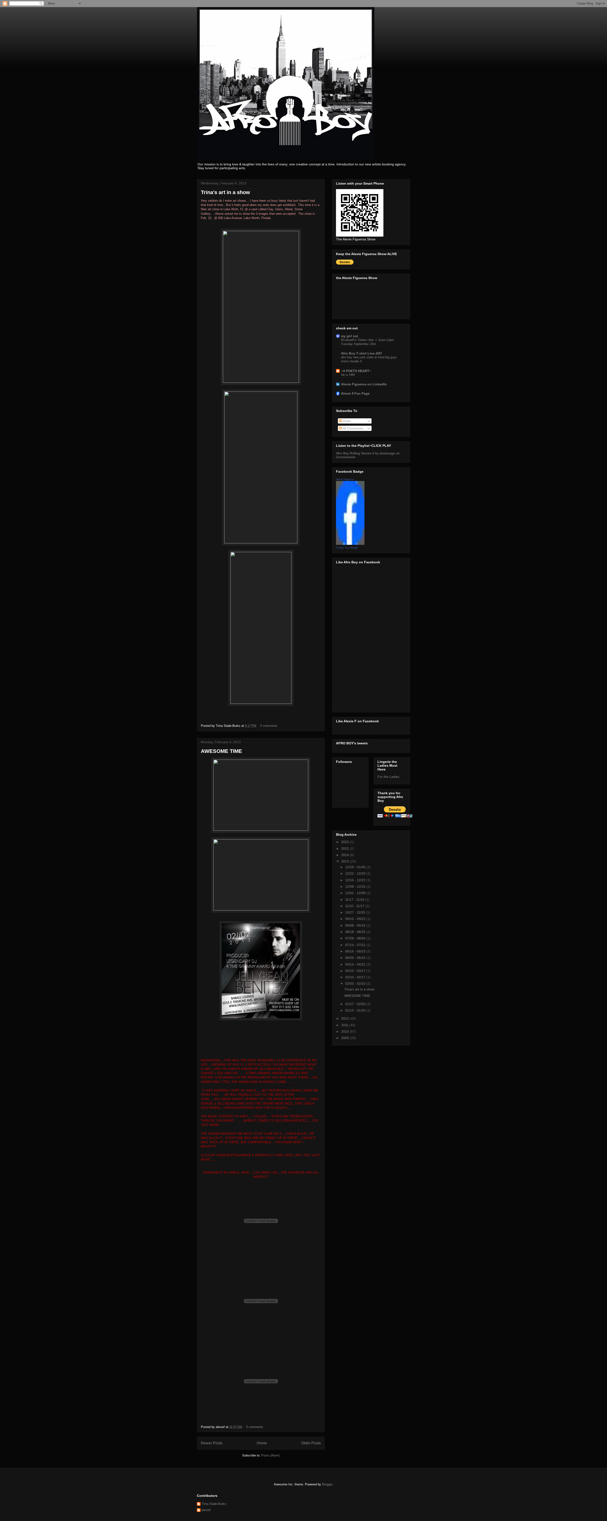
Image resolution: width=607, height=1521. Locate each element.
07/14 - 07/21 (355, 945)
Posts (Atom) (270, 1455)
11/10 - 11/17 (355, 906)
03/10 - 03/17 (355, 971)
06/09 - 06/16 (355, 958)
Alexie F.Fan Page (355, 393)
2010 (345, 1031)
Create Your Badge (347, 547)
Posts (346, 421)
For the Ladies (388, 777)
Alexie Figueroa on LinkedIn (364, 384)
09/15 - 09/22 (355, 919)
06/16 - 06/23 (355, 951)
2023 (345, 842)
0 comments (268, 726)
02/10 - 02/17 (355, 977)
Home (262, 1443)
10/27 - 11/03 (355, 912)
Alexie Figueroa (345, 479)
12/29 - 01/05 (355, 867)
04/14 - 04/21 (355, 964)
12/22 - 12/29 (355, 873)
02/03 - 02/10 (355, 983)
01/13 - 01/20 (355, 1010)
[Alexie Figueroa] (350, 544)
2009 (345, 1038)
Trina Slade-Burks (214, 1504)
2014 (345, 855)
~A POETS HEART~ (356, 371)
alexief (206, 1510)
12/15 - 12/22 (355, 880)
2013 (345, 861)
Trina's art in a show (225, 192)
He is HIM (348, 375)
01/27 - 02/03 (355, 1004)
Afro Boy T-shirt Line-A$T (361, 353)
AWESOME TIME (221, 751)
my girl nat (349, 336)
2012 (345, 1018)
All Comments (352, 428)
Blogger (327, 1484)
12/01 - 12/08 (355, 893)
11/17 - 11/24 (355, 899)
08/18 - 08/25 (355, 932)
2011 (345, 1025)
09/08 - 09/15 (355, 925)
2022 (345, 848)
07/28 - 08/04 (355, 938)
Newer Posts (211, 1443)
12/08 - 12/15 (355, 886)
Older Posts (311, 1443)
